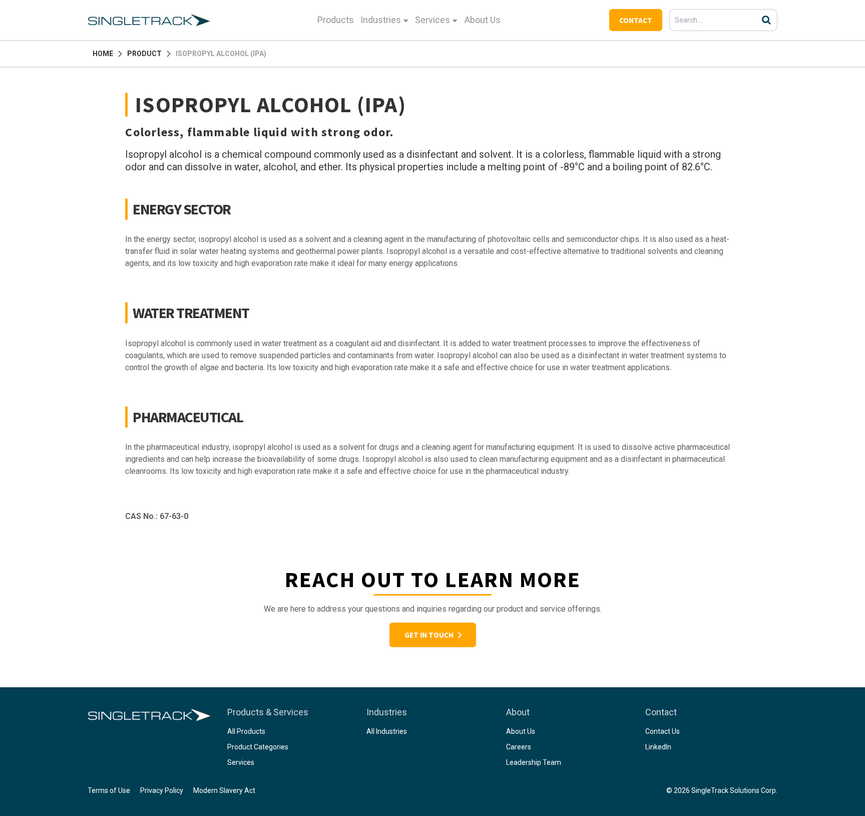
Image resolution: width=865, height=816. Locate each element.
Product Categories (257, 747)
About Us (483, 20)
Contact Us (662, 731)
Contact (635, 20)
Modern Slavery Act (224, 790)
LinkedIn (658, 747)
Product (144, 54)
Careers (518, 747)
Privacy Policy (161, 790)
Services (432, 20)
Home (103, 54)
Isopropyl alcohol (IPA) (221, 54)
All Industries (386, 731)
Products (335, 20)
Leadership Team (533, 762)
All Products (246, 731)
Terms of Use (109, 790)
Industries (380, 20)
